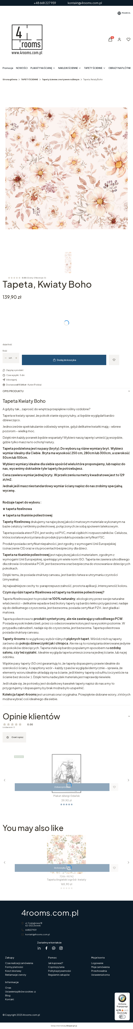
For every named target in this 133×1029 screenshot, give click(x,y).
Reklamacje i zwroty (15, 974)
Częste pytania (56, 966)
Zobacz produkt (62, 787)
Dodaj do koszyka (66, 359)
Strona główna (10, 79)
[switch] (122, 1017)
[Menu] (128, 995)
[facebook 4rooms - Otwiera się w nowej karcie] (46, 948)
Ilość (5, 351)
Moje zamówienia (100, 966)
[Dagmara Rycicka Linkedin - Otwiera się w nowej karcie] (39, 948)
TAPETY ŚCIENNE (29, 79)
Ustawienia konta (100, 974)
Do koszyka (60, 868)
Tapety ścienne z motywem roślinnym (60, 79)
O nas (8, 987)
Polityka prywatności (59, 970)
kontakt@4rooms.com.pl (37, 934)
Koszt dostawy (13, 970)
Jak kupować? (55, 963)
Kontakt (9, 999)
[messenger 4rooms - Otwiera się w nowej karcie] (54, 948)
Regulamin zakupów (59, 974)
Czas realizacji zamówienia (19, 963)
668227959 (30, 930)
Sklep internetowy (63, 1026)
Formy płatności (14, 966)
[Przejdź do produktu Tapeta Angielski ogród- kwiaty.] (66, 854)
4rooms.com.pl (50, 912)
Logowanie (97, 963)
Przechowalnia (99, 970)
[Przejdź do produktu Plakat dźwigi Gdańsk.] (66, 773)
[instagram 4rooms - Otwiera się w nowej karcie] (61, 948)
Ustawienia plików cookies (19, 991)
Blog (7, 995)
